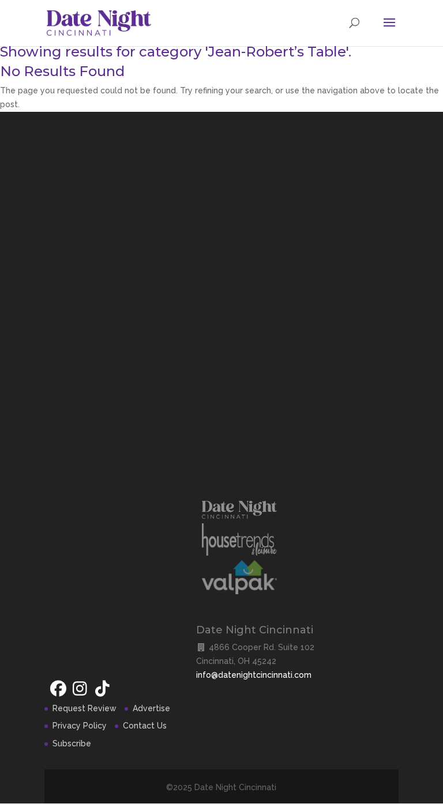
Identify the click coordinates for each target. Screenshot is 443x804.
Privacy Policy (79, 725)
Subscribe (71, 743)
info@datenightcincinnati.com (253, 675)
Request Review (84, 708)
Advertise (151, 708)
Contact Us (145, 725)
